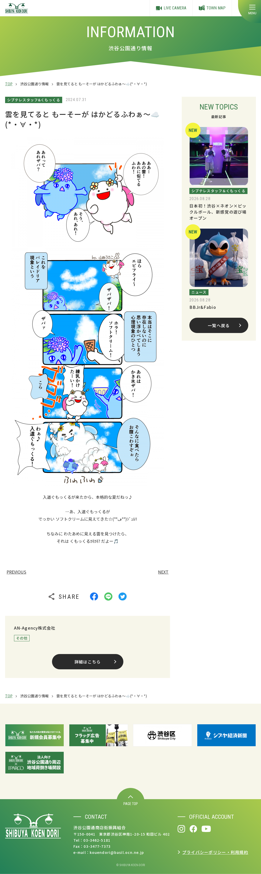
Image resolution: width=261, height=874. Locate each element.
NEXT (163, 572)
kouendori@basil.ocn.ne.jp (117, 852)
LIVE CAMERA (175, 8)
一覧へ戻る (219, 325)
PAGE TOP (130, 804)
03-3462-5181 (96, 840)
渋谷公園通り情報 (34, 83)
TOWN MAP (216, 8)
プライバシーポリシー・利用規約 (215, 852)
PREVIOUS (16, 572)
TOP (8, 83)
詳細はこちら (87, 662)
